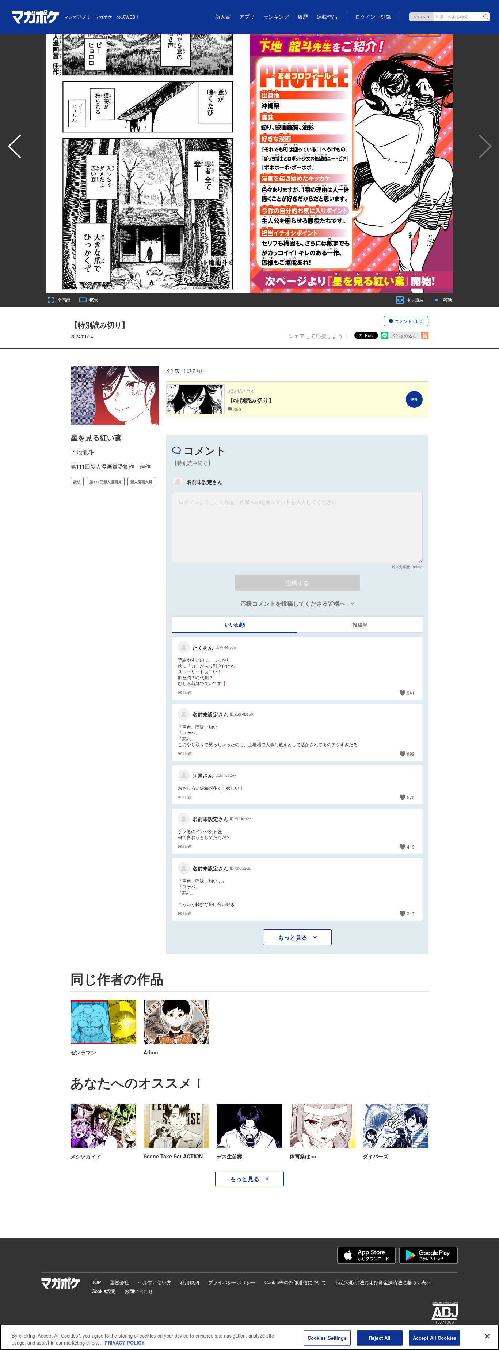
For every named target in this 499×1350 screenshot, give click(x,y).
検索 (485, 16)
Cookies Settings (327, 1337)
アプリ (247, 17)
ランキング (276, 17)
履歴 (303, 17)
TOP (96, 1282)
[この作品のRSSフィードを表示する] (424, 335)
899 (411, 753)
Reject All (380, 1337)
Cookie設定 (104, 1290)
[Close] (487, 1336)
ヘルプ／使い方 (154, 1282)
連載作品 (327, 17)
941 (411, 692)
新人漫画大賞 (141, 481)
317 (411, 913)
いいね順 (235, 624)
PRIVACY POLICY (124, 1342)
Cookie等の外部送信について (295, 1282)
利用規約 (189, 1282)
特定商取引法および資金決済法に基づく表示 (383, 1282)
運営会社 (119, 1282)
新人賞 (223, 17)
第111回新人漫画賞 (105, 481)
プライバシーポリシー (232, 1282)
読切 (77, 481)
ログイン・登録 (373, 17)
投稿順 (360, 624)
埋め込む (408, 335)
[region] (249, 1337)
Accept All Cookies (434, 1337)
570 (411, 797)
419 (411, 846)
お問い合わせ (139, 1290)
